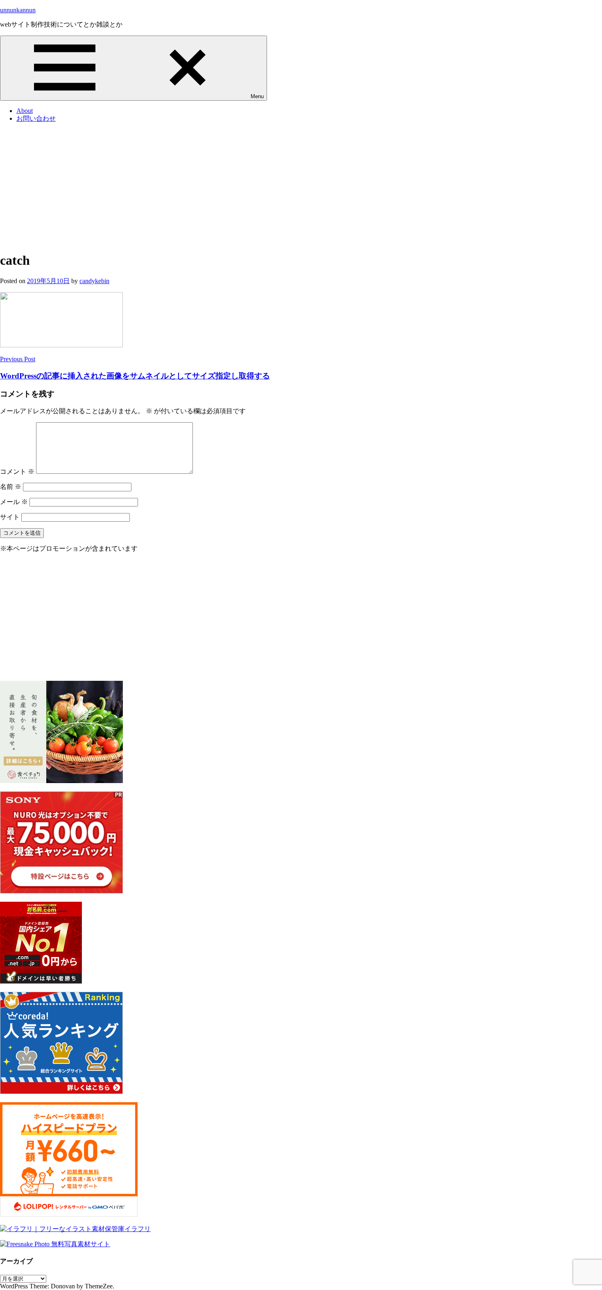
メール (14, 501)
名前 (10, 486)
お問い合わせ (36, 118)
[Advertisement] (301, 187)
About (24, 110)
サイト (10, 516)
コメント (17, 471)
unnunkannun (18, 10)
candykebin (94, 280)
